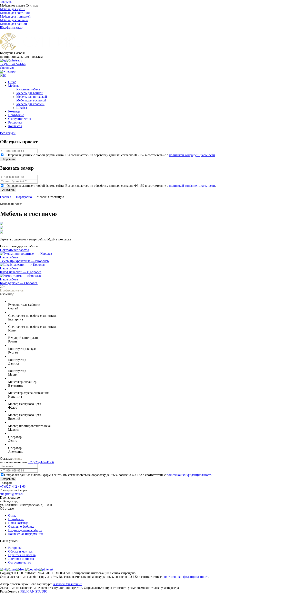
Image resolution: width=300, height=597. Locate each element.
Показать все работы (14, 250)
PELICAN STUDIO (34, 591)
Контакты (15, 126)
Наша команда (18, 523)
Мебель (13, 85)
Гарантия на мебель (22, 555)
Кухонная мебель (28, 89)
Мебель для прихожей (31, 96)
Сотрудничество (19, 118)
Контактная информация (25, 534)
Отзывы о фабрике (21, 526)
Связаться (7, 67)
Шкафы (21, 107)
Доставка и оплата (21, 558)
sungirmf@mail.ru (11, 494)
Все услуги (8, 133)
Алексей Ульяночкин (67, 584)
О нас (12, 82)
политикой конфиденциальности (192, 155)
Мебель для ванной (29, 93)
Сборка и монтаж (20, 551)
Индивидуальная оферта (25, 530)
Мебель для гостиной (31, 100)
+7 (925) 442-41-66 (13, 64)
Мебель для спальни (30, 104)
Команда (14, 111)
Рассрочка (15, 122)
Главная (5, 197)
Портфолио (16, 115)
